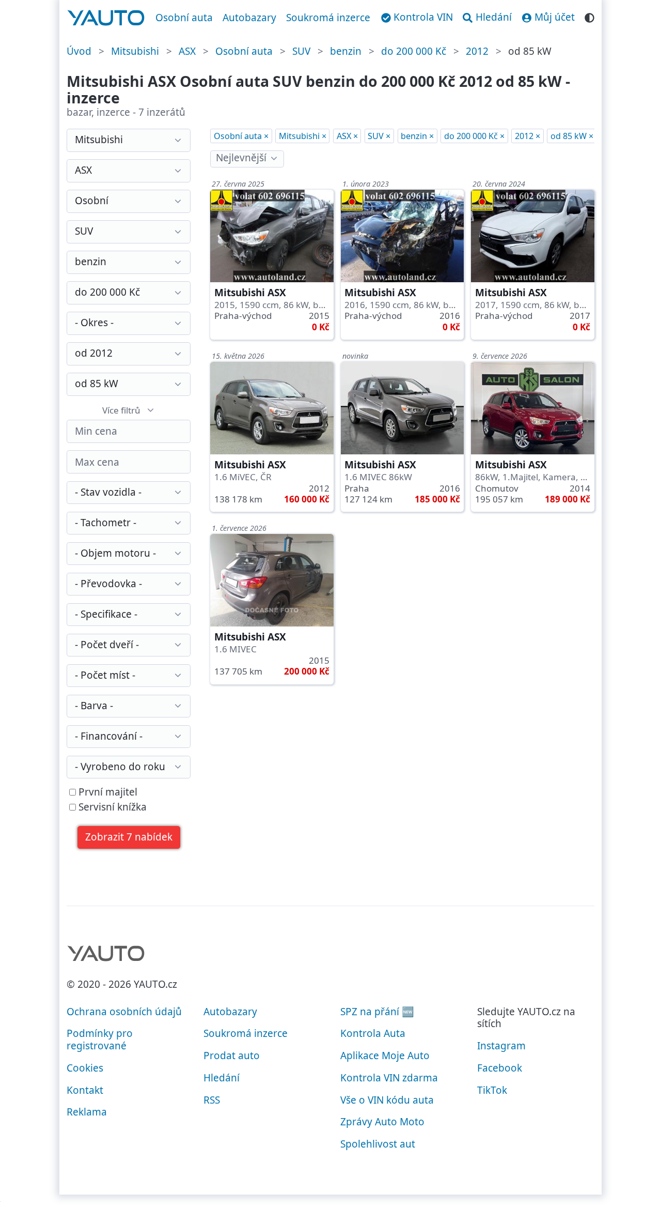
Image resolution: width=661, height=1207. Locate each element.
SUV (301, 51)
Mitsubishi (135, 51)
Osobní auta (184, 17)
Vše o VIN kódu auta (387, 1100)
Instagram (501, 1045)
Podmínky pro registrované (100, 1039)
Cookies (85, 1068)
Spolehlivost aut (377, 1144)
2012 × (527, 136)
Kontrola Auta (372, 1033)
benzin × (417, 136)
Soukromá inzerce (328, 17)
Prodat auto (231, 1055)
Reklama (87, 1112)
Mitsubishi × (302, 136)
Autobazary (249, 17)
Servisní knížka (111, 807)
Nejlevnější (241, 157)
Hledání (221, 1077)
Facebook (499, 1068)
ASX (187, 51)
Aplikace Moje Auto (385, 1055)
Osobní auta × (241, 136)
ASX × (347, 136)
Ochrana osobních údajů (124, 1011)
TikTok (492, 1090)
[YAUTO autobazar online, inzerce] (106, 18)
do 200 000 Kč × (474, 136)
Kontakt (85, 1090)
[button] (129, 837)
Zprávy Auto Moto (382, 1121)
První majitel (106, 792)
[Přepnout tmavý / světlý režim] (589, 16)
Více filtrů (121, 410)
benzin (345, 51)
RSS (211, 1100)
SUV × (379, 136)
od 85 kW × (571, 136)
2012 (477, 51)
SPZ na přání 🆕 (377, 1011)
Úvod (79, 51)
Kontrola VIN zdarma (389, 1077)
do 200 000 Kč (413, 51)
